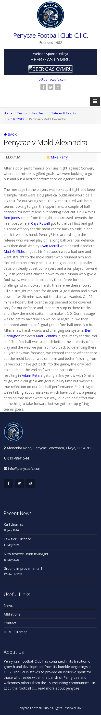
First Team (39, 113)
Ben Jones (12, 217)
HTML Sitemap (15, 632)
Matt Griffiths (14, 251)
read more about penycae (58, 688)
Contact (10, 623)
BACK (12, 134)
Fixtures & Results (63, 113)
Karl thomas (13, 524)
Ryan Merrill (49, 245)
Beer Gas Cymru (50, 59)
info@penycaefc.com (50, 79)
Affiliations (12, 614)
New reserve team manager (26, 553)
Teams (22, 113)
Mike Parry (59, 157)
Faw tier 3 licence (17, 539)
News (8, 605)
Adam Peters (32, 375)
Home (8, 113)
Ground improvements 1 (23, 568)
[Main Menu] (95, 101)
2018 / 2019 (16, 119)
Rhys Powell (40, 223)
